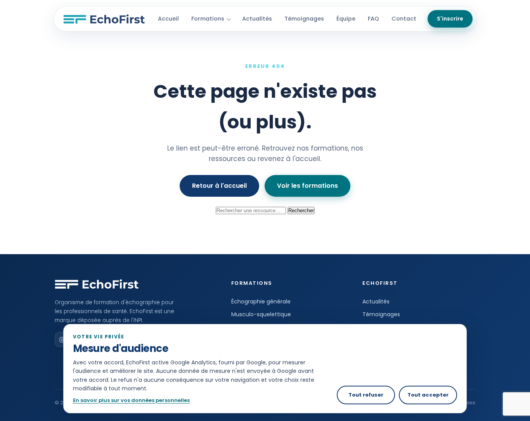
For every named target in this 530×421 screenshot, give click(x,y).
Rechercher (301, 210)
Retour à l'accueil (219, 186)
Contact (403, 19)
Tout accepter (428, 394)
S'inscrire (450, 19)
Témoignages (304, 19)
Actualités (257, 19)
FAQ (373, 19)
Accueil (168, 19)
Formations (207, 19)
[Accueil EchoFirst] (104, 19)
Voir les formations (307, 186)
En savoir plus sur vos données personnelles (131, 400)
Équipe (345, 19)
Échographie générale (261, 301)
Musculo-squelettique (261, 314)
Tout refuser (365, 394)
